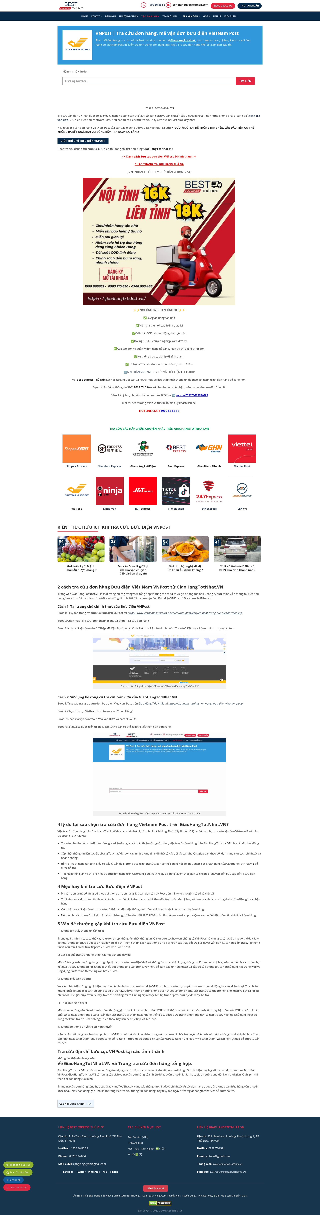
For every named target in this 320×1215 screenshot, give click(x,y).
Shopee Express (76, 466)
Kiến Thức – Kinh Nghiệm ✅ (143, 1148)
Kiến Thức (230, 16)
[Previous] (56, 560)
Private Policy (205, 1195)
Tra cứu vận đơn (19, 1172)
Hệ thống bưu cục (19, 1164)
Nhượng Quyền (128, 16)
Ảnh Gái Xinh (134, 1137)
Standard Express (109, 466)
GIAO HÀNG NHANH (139, 372)
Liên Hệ (220, 1195)
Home (84, 16)
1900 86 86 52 (156, 4)
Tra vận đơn (190, 16)
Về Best (95, 16)
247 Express (209, 508)
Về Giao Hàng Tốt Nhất (98, 1195)
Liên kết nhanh (155, 1188)
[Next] (261, 560)
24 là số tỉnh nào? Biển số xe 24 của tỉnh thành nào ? (237, 568)
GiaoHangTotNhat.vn (170, 1210)
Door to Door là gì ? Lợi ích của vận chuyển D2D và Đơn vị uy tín (133, 569)
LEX (240, 508)
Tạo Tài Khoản (150, 16)
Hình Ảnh (133, 1142)
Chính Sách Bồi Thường (127, 1195)
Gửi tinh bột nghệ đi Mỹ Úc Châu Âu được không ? (185, 568)
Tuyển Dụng (189, 1195)
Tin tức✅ (133, 1154)
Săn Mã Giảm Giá (236, 1195)
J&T (137, 508)
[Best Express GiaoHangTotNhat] (72, 6)
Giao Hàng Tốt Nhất (151, 703)
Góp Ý (206, 16)
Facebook (14, 1180)
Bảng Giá (110, 16)
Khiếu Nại (174, 1195)
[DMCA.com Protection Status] (160, 1202)
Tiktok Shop (176, 508)
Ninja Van (109, 508)
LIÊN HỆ (217, 16)
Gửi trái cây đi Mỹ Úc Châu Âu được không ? (81, 568)
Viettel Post (242, 466)
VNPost (139, 40)
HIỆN (89, 1103)
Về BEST (77, 1195)
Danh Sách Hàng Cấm (154, 1195)
